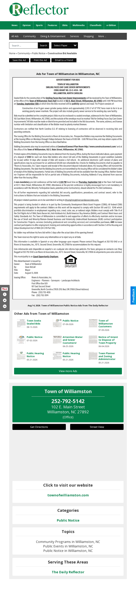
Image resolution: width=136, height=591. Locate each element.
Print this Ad (40, 60)
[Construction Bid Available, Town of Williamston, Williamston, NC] (68, 188)
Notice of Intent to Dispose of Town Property (108, 339)
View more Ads (68, 371)
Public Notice (38, 53)
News (14, 25)
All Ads (15, 36)
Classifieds (95, 25)
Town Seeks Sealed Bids (34, 322)
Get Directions (39, 427)
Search (43, 45)
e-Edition (111, 25)
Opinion (27, 25)
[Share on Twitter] (4, 300)
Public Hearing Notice (35, 355)
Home (12, 53)
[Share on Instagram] (4, 306)
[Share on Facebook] (4, 294)
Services (74, 36)
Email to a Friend (64, 60)
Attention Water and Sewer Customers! (73, 339)
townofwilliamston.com (68, 495)
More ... (102, 36)
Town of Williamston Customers (106, 323)
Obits (65, 25)
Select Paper (60, 45)
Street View (97, 427)
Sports (39, 25)
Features (52, 25)
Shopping (89, 36)
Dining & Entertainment (53, 36)
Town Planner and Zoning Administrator (107, 356)
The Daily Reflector (68, 572)
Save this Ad (19, 60)
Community (29, 36)
